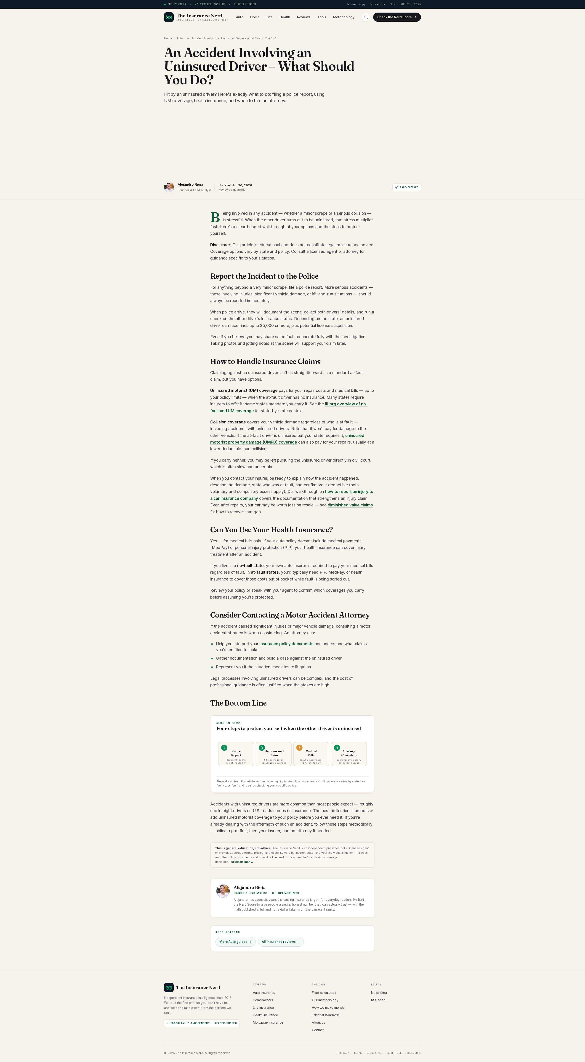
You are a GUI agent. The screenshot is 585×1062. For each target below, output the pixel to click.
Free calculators (324, 993)
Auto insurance (264, 993)
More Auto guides (233, 942)
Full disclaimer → (241, 862)
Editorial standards (326, 1015)
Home (255, 17)
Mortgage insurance (268, 1022)
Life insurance (263, 1007)
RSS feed (378, 1000)
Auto (239, 17)
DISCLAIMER (375, 1052)
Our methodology (325, 1000)
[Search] (366, 17)
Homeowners (263, 1000)
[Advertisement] (292, 143)
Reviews (304, 17)
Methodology (343, 17)
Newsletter (379, 993)
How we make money (328, 1007)
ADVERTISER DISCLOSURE (404, 1052)
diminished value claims (350, 505)
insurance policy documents (287, 644)
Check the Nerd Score (394, 17)
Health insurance (265, 1015)
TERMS (358, 1052)
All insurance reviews (279, 942)
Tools (321, 17)
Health (284, 17)
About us (318, 1022)
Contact (318, 1030)
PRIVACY (343, 1052)
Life (269, 17)
